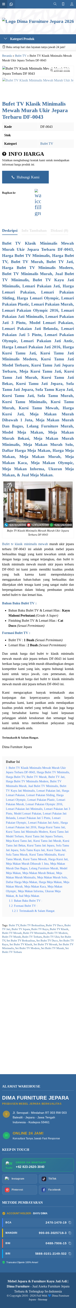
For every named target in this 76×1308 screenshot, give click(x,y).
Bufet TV (46, 143)
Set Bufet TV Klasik (21, 944)
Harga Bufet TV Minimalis (26, 255)
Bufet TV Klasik (59, 929)
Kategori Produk (21, 39)
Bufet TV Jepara (21, 929)
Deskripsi (10, 230)
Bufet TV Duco (54, 925)
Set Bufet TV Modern (27, 948)
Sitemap (42, 1299)
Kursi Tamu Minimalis (24, 402)
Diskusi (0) (59, 230)
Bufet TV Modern (57, 933)
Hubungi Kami (27, 177)
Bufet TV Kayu (40, 929)
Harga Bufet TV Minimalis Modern (37, 267)
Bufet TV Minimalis (34, 933)
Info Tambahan (34, 230)
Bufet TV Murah (11, 936)
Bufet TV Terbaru (32, 936)
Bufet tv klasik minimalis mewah (25, 544)
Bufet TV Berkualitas (32, 925)
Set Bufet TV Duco (47, 940)
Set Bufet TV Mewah (45, 944)
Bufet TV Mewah (12, 933)
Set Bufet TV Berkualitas (21, 940)
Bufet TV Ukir (51, 936)
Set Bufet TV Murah (52, 948)
